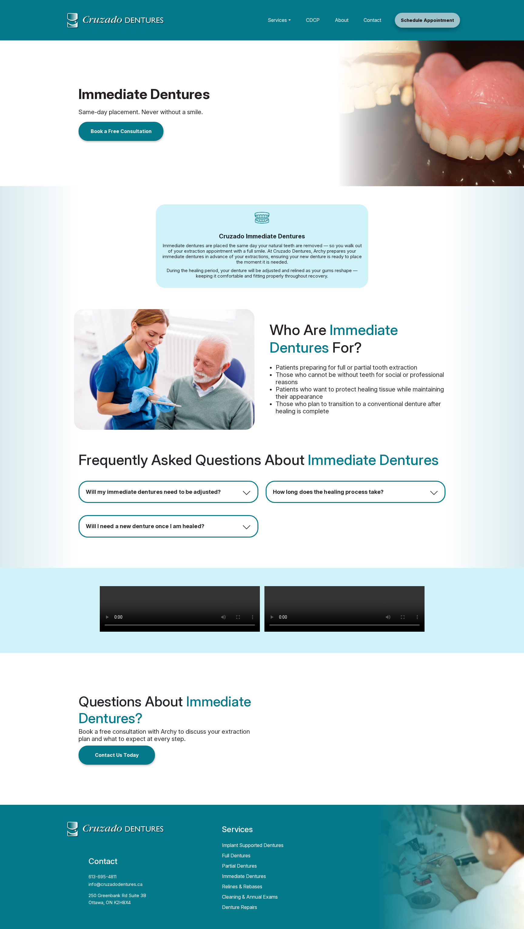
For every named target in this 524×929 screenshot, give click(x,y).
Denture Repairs (239, 907)
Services (277, 20)
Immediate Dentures (244, 876)
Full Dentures (236, 855)
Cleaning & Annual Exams (250, 897)
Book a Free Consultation (121, 131)
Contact (372, 20)
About (341, 20)
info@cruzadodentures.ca (116, 884)
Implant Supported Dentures (253, 845)
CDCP (313, 20)
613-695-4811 (102, 876)
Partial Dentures (239, 866)
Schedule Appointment (427, 20)
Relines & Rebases (242, 886)
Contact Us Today (117, 755)
